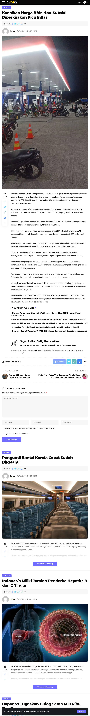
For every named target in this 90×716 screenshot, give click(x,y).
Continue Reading (45, 564)
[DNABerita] (12, 2)
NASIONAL (7, 575)
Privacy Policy (31, 711)
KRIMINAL (7, 452)
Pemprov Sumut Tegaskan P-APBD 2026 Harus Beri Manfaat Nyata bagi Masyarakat (49, 331)
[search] (75, 2)
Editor (12, 31)
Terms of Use (44, 711)
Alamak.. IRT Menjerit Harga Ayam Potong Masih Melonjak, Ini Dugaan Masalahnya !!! (50, 323)
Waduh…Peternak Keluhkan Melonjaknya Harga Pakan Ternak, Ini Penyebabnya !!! (48, 319)
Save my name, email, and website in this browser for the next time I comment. (30, 428)
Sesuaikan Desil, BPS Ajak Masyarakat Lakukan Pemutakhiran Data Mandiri (45, 327)
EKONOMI (7, 7)
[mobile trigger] (4, 2)
